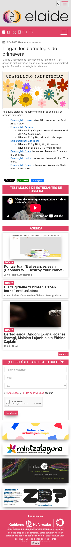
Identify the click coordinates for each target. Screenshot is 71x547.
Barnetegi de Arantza (21, 127)
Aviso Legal (13, 392)
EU (24, 31)
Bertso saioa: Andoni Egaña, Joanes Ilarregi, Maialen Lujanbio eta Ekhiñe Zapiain (35, 337)
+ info (53, 539)
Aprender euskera (31, 42)
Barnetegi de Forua (20, 151)
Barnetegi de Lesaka (21, 120)
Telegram (38, 180)
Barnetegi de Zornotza (22, 165)
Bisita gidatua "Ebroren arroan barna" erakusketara (30, 288)
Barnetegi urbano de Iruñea (24, 140)
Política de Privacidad (33, 392)
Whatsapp (23, 180)
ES (30, 31)
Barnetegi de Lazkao (21, 158)
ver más (63, 354)
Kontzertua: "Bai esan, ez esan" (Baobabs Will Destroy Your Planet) (34, 268)
